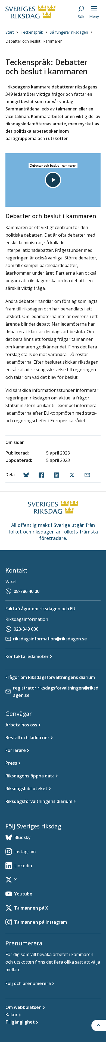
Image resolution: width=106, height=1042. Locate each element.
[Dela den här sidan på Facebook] (42, 475)
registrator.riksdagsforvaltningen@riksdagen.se (55, 691)
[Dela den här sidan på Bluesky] (27, 475)
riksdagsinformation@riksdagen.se (50, 639)
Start (9, 32)
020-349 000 (26, 629)
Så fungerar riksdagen (69, 32)
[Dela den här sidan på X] (73, 475)
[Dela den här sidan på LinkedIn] (57, 475)
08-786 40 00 (26, 591)
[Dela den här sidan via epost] (88, 475)
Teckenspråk (32, 32)
